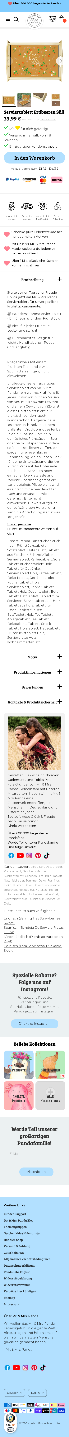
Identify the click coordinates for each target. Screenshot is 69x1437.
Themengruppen (15, 1227)
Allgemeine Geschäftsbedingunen (27, 1259)
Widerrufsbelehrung (18, 1278)
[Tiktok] (47, 855)
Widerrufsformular (17, 1285)
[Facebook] (11, 855)
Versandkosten (48, 119)
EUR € (35, 1392)
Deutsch (12, 1392)
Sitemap (9, 1298)
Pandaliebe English (17, 1272)
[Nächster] (60, 61)
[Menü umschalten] (8, 19)
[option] (34, 61)
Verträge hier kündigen (20, 1291)
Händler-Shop (13, 1240)
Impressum (11, 1304)
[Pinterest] (38, 855)
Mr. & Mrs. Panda (36, 1423)
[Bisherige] (8, 61)
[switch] (10, 1429)
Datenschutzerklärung (19, 1265)
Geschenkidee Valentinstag (22, 1233)
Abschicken (36, 1172)
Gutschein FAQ (14, 1252)
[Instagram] (29, 855)
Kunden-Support (15, 1214)
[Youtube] (20, 855)
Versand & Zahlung (17, 1246)
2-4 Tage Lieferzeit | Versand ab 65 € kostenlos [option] (37, 5)
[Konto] (52, 21)
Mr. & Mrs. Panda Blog (19, 1220)
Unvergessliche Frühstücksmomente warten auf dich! (32, 529)
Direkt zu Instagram (35, 1023)
